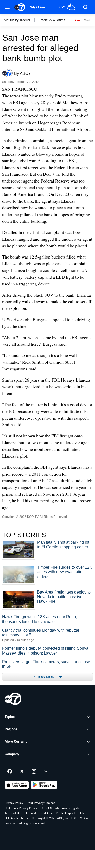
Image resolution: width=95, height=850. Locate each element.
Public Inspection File (70, 813)
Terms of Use (13, 813)
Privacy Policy (14, 803)
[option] (21, 20)
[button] (7, 7)
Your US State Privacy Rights (60, 808)
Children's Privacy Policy (21, 808)
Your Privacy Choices (41, 803)
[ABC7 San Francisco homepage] (19, 7)
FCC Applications (16, 818)
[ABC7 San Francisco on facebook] (10, 772)
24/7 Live (37, 7)
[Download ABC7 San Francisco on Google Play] (44, 785)
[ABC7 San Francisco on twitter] (22, 772)
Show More (46, 677)
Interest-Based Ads (39, 813)
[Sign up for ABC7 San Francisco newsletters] (46, 772)
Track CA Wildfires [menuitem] (52, 20)
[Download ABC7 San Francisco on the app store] (17, 785)
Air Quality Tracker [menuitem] (17, 20)
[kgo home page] (13, 699)
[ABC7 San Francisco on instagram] (34, 772)
